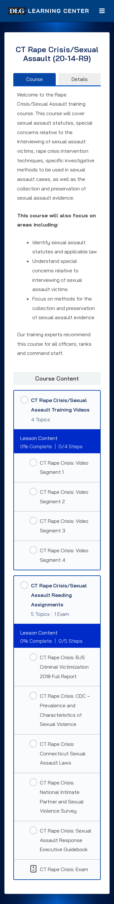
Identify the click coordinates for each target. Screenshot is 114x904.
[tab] (34, 79)
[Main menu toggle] (102, 11)
